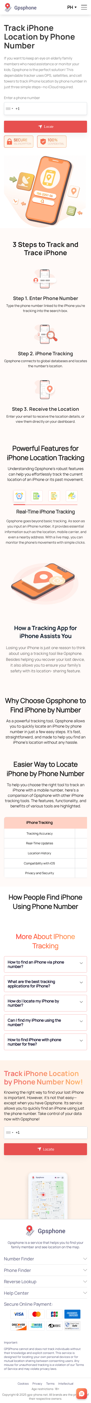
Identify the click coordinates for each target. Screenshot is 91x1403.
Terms (50, 1384)
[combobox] (9, 108)
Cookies (23, 1384)
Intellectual (65, 1384)
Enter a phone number (22, 97)
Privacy (37, 1384)
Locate (48, 126)
